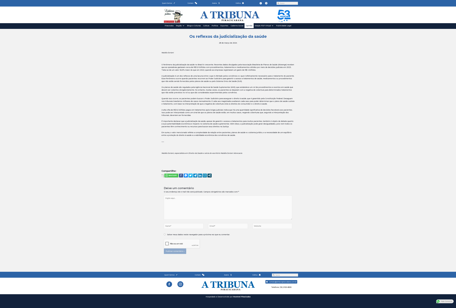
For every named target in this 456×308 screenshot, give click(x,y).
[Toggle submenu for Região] (183, 25)
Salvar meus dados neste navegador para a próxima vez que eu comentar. (198, 234)
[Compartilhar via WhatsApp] (171, 175)
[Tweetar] (190, 175)
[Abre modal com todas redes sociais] (209, 175)
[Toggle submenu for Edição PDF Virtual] (272, 25)
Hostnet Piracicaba (241, 297)
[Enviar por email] (205, 175)
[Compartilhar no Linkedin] (200, 175)
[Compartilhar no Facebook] (181, 175)
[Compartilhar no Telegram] (195, 175)
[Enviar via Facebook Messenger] (186, 175)
